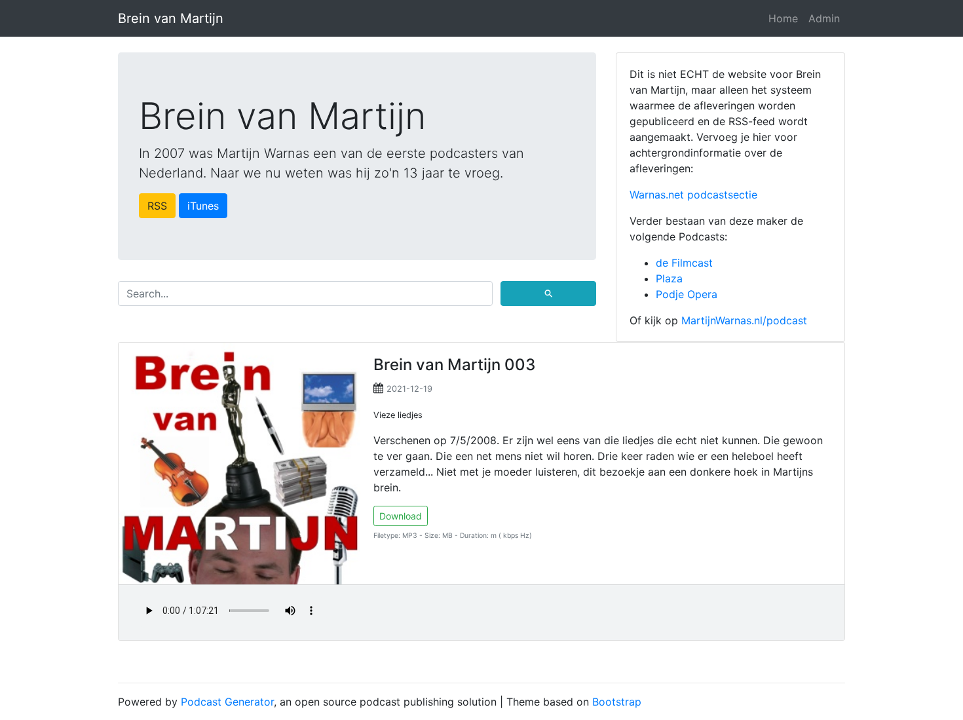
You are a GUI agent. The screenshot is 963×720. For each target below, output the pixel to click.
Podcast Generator (227, 701)
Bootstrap (616, 701)
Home (783, 18)
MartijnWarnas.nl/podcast (744, 320)
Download (400, 515)
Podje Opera (686, 294)
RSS (157, 205)
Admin (824, 18)
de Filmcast (684, 262)
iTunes (203, 205)
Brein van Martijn (170, 18)
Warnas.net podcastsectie (693, 194)
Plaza (669, 278)
